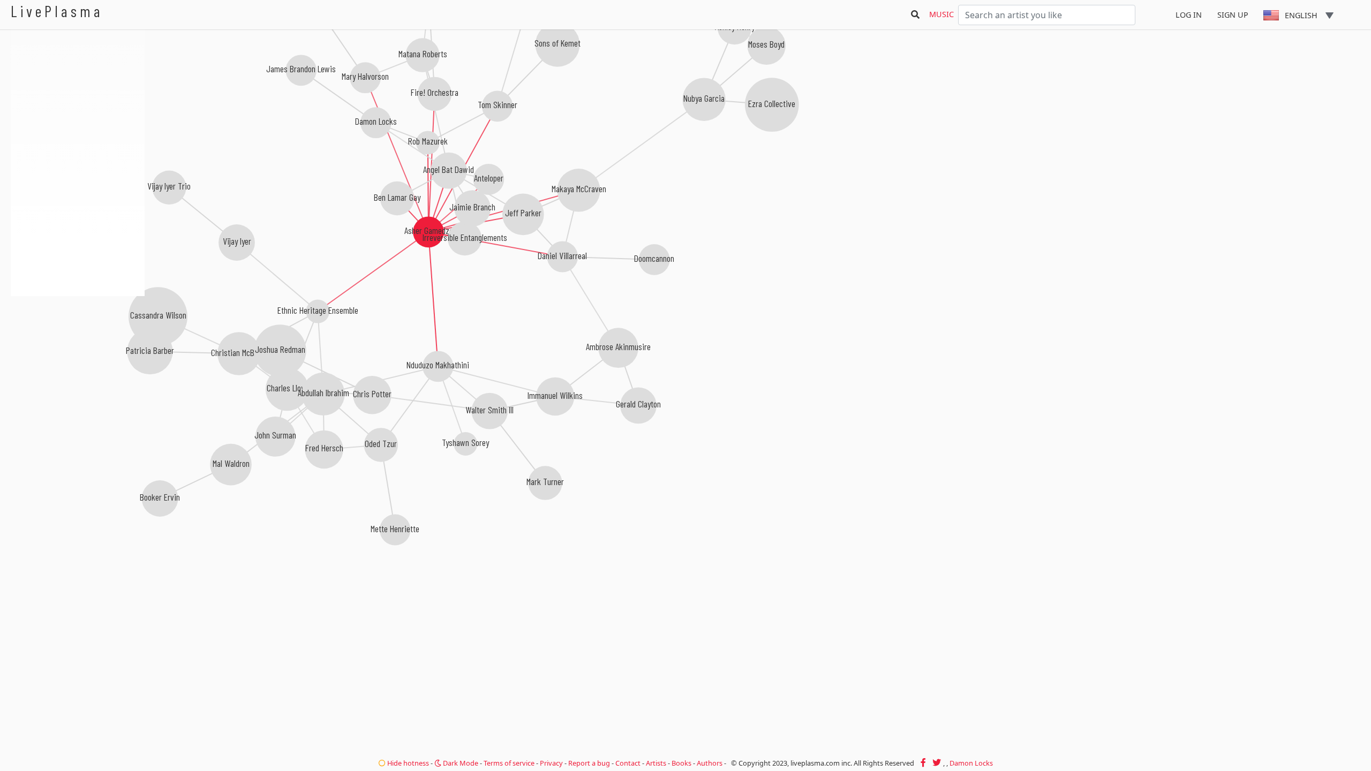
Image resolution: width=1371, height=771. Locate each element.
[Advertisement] (78, 353)
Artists (656, 763)
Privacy (551, 763)
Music (941, 14)
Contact (628, 763)
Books (681, 763)
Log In (1189, 15)
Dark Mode (459, 763)
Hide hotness (407, 763)
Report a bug (589, 763)
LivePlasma (57, 11)
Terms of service (509, 763)
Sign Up (1232, 15)
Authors (709, 763)
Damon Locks (971, 763)
